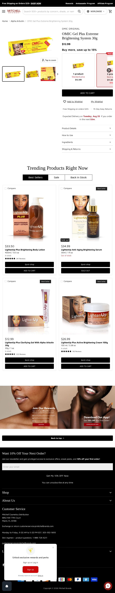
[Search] (79, 11)
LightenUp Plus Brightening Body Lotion (25, 249)
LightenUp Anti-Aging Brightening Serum (81, 249)
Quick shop (29, 264)
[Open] (7, 586)
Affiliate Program (105, 3)
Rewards (69, 3)
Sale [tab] (56, 177)
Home (5, 21)
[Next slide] (57, 74)
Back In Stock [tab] (79, 177)
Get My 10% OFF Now (57, 475)
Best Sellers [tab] (35, 177)
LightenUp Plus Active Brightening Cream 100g (84, 342)
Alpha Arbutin (17, 21)
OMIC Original (71, 28)
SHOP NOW (36, 3)
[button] (13, 74)
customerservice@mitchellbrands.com (19, 543)
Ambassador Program (85, 3)
